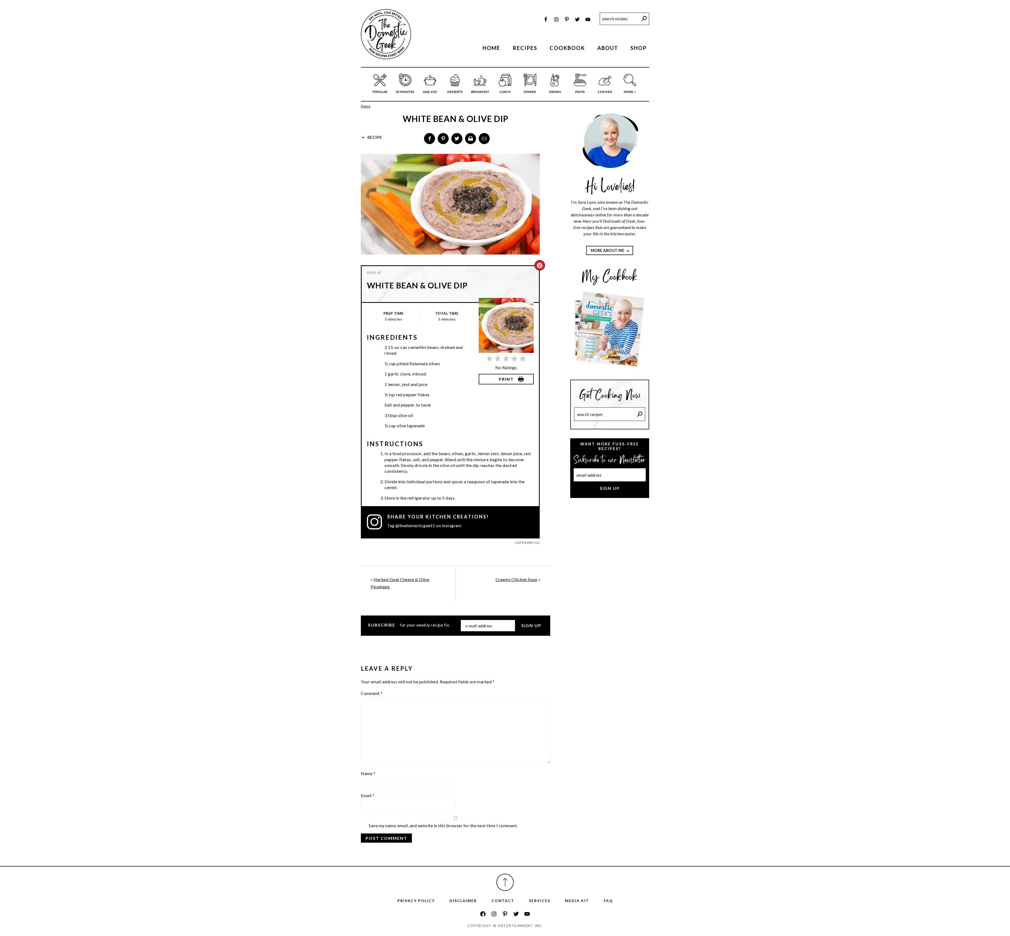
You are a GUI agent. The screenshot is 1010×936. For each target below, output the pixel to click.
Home (365, 106)
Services (539, 900)
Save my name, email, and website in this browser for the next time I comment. (443, 825)
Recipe (374, 137)
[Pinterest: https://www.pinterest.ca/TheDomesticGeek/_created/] (505, 914)
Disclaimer (463, 900)
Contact (503, 900)
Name (368, 773)
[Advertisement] (609, 590)
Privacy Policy (416, 900)
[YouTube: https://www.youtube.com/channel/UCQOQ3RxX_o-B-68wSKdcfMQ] (527, 914)
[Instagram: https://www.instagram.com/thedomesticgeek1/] (494, 914)
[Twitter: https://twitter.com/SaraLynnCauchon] (516, 914)
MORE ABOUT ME (607, 250)
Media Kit (577, 900)
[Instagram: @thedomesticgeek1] (377, 521)
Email (368, 795)
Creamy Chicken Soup (517, 579)
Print (506, 379)
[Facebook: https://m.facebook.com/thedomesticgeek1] (483, 914)
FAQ (608, 900)
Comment (372, 693)
